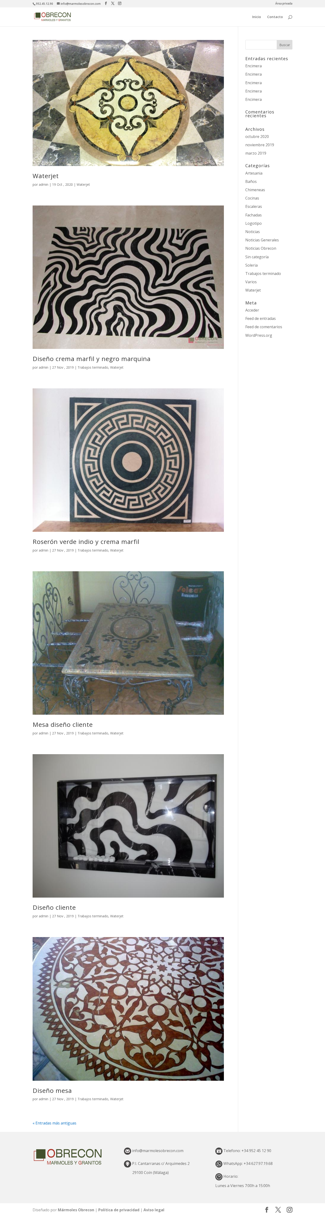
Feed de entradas (260, 318)
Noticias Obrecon (260, 248)
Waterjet (46, 175)
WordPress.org (258, 335)
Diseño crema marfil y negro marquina (92, 358)
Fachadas (253, 215)
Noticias (252, 231)
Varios (251, 281)
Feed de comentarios (263, 326)
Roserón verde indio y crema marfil (86, 541)
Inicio (256, 17)
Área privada (283, 3)
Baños (251, 181)
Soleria (251, 265)
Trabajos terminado (93, 367)
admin (43, 184)
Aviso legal (153, 1209)
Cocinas (252, 198)
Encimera (253, 65)
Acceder (252, 310)
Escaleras (253, 206)
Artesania (253, 173)
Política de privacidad (119, 1209)
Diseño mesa (52, 1090)
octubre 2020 (257, 136)
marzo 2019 (255, 153)
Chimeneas (255, 189)
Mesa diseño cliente (63, 724)
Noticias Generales (262, 240)
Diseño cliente (54, 907)
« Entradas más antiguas (54, 1123)
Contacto (275, 17)
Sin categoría (257, 256)
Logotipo (253, 223)
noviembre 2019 (259, 144)
